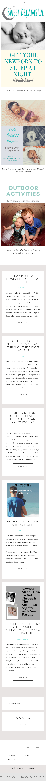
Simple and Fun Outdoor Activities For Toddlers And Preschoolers (23, 251)
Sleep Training (22, 639)
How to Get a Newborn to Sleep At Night (23, 90)
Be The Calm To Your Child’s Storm (23, 523)
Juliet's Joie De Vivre (26, 777)
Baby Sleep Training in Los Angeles (23, 13)
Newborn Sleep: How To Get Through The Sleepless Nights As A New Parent (23, 628)
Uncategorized (23, 287)
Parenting (23, 530)
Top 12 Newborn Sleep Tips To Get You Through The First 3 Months (23, 170)
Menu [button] (24, 3)
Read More (23, 323)
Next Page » (32, 693)
